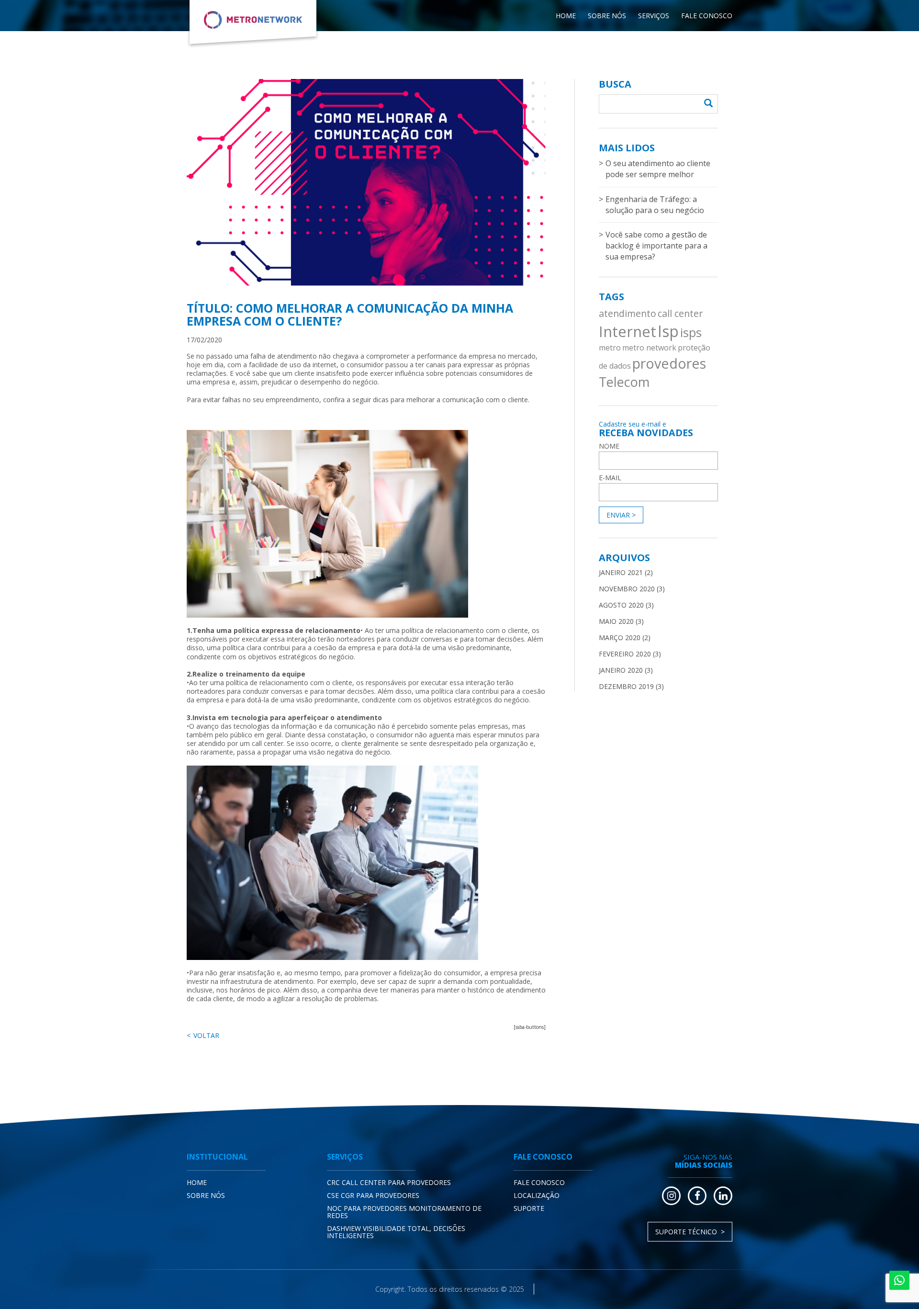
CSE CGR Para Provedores (373, 1195)
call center (680, 313)
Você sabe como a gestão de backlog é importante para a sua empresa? (656, 245)
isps (691, 332)
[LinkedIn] (723, 1195)
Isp (668, 331)
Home (566, 15)
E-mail (610, 477)
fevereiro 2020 (625, 653)
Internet (627, 331)
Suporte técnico (686, 1231)
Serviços (653, 15)
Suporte (529, 1208)
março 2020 (619, 637)
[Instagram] (671, 1195)
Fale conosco (706, 15)
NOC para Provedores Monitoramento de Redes (404, 1212)
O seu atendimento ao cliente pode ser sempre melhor (657, 169)
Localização (537, 1195)
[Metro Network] (253, 24)
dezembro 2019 (626, 686)
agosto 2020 (621, 604)
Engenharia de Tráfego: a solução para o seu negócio (654, 204)
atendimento (627, 313)
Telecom (624, 382)
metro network (649, 347)
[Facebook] (697, 1195)
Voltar (206, 1035)
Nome (609, 446)
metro (610, 347)
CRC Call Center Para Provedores (389, 1182)
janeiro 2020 (621, 670)
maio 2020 (616, 621)
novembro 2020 (627, 588)
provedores (669, 363)
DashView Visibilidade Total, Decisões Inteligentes (396, 1232)
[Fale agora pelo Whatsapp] (899, 1280)
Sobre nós (607, 15)
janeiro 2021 (621, 572)
